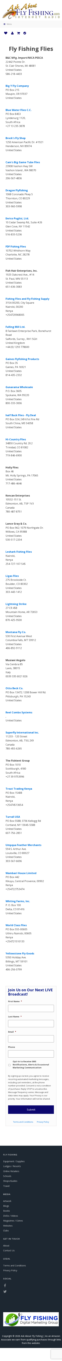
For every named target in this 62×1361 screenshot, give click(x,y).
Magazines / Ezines (13, 1220)
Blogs (6, 1205)
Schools (7, 1176)
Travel (6, 1185)
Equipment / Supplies (14, 1161)
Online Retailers (11, 1171)
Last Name (15, 1016)
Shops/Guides (10, 1180)
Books (6, 1210)
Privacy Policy (43, 1122)
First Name (15, 1001)
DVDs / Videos (10, 1215)
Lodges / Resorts (12, 1166)
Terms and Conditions (23, 1122)
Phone (11, 1047)
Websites (8, 1225)
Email (12, 1032)
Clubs (6, 1230)
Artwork (7, 1201)
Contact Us (9, 1250)
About (6, 1245)
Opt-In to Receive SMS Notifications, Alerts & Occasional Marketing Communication (31, 1064)
